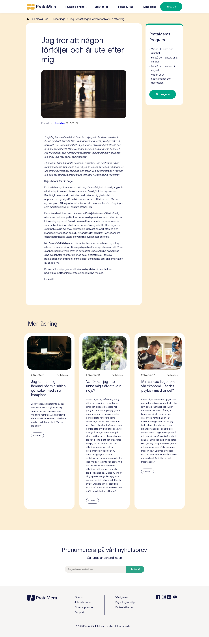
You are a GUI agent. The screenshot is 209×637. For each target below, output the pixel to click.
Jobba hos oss (83, 602)
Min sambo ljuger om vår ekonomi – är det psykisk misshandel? (158, 386)
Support (79, 612)
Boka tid (171, 6)
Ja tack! (135, 569)
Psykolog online (75, 6)
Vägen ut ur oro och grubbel (161, 51)
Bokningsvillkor (124, 626)
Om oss (79, 597)
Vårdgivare (121, 597)
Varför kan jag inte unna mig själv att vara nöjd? (103, 386)
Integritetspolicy (105, 626)
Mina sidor (149, 6)
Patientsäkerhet (124, 607)
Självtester (101, 6)
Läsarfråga (59, 19)
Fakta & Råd (41, 19)
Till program (163, 94)
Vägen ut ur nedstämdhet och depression (160, 78)
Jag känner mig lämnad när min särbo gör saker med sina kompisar (48, 388)
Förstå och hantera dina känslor (163, 59)
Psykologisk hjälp (125, 602)
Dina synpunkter (84, 607)
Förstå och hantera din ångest (162, 68)
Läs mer (37, 435)
